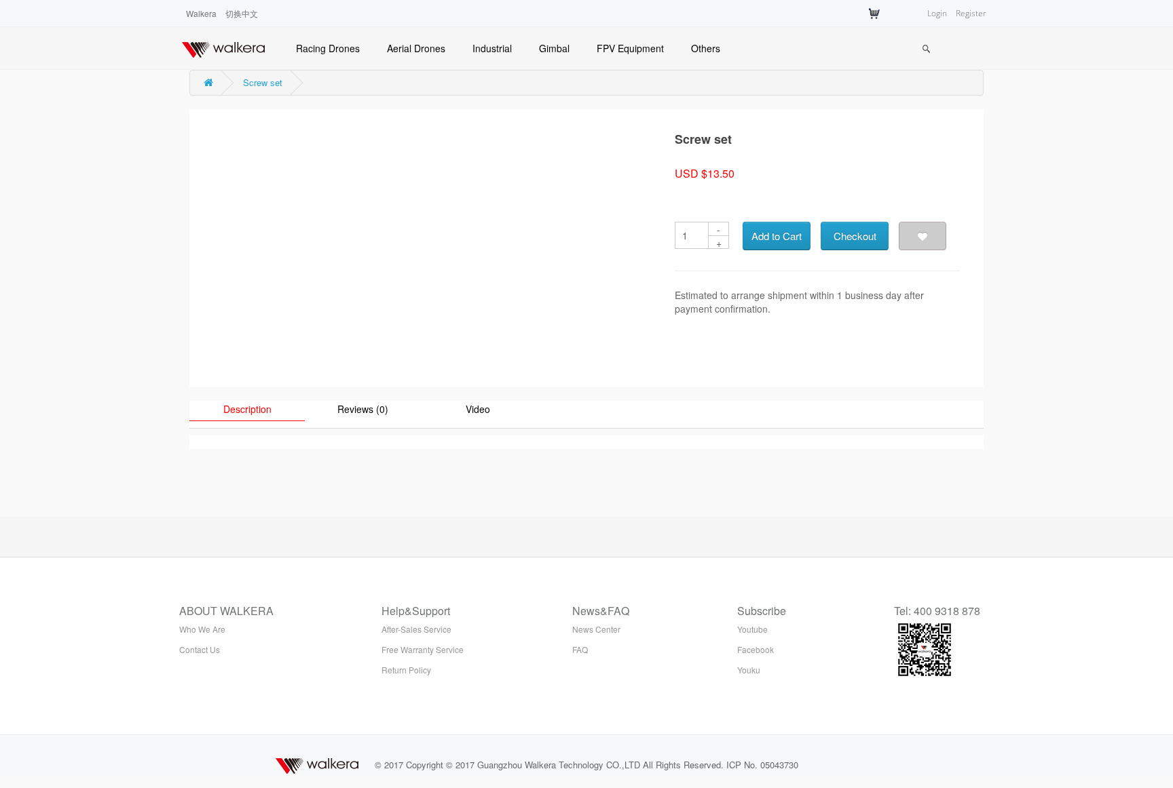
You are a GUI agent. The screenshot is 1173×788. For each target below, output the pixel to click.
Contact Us (199, 649)
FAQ (580, 649)
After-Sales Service (416, 629)
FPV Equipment (630, 48)
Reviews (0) (362, 409)
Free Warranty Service (422, 649)
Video (478, 409)
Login (937, 13)
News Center (596, 629)
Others (705, 48)
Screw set (262, 82)
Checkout (855, 236)
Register (971, 13)
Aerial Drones (416, 48)
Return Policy (406, 669)
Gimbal (554, 48)
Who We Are (202, 629)
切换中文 (241, 13)
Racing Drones (328, 48)
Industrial (492, 48)
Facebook (755, 649)
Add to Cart (776, 236)
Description (247, 409)
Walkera (201, 13)
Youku (748, 669)
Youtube (752, 629)
